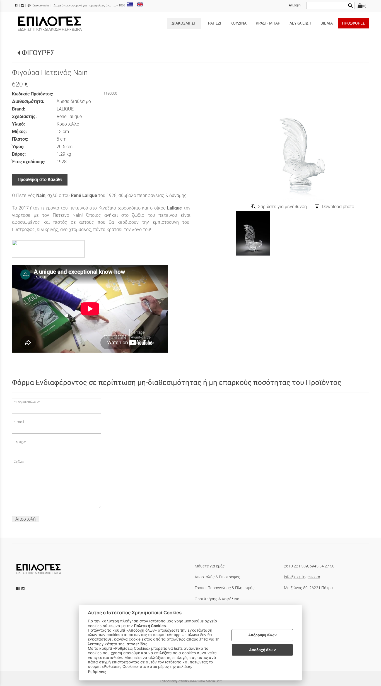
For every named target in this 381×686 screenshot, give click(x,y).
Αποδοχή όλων (262, 650)
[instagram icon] (23, 588)
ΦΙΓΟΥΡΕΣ (38, 53)
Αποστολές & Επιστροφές (217, 577)
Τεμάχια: (20, 442)
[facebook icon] (18, 588)
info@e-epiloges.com (302, 577)
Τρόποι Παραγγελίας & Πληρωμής (225, 588)
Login (296, 5)
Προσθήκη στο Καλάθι (40, 179)
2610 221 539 (296, 566)
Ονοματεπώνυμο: (28, 402)
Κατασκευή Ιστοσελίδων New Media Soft (191, 681)
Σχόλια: (19, 462)
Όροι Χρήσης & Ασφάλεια (217, 599)
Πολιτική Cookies (150, 626)
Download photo (338, 206)
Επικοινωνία (40, 5)
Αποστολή (25, 519)
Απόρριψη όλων (262, 635)
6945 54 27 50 (322, 566)
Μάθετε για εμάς (210, 566)
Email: (20, 422)
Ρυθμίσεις (97, 672)
